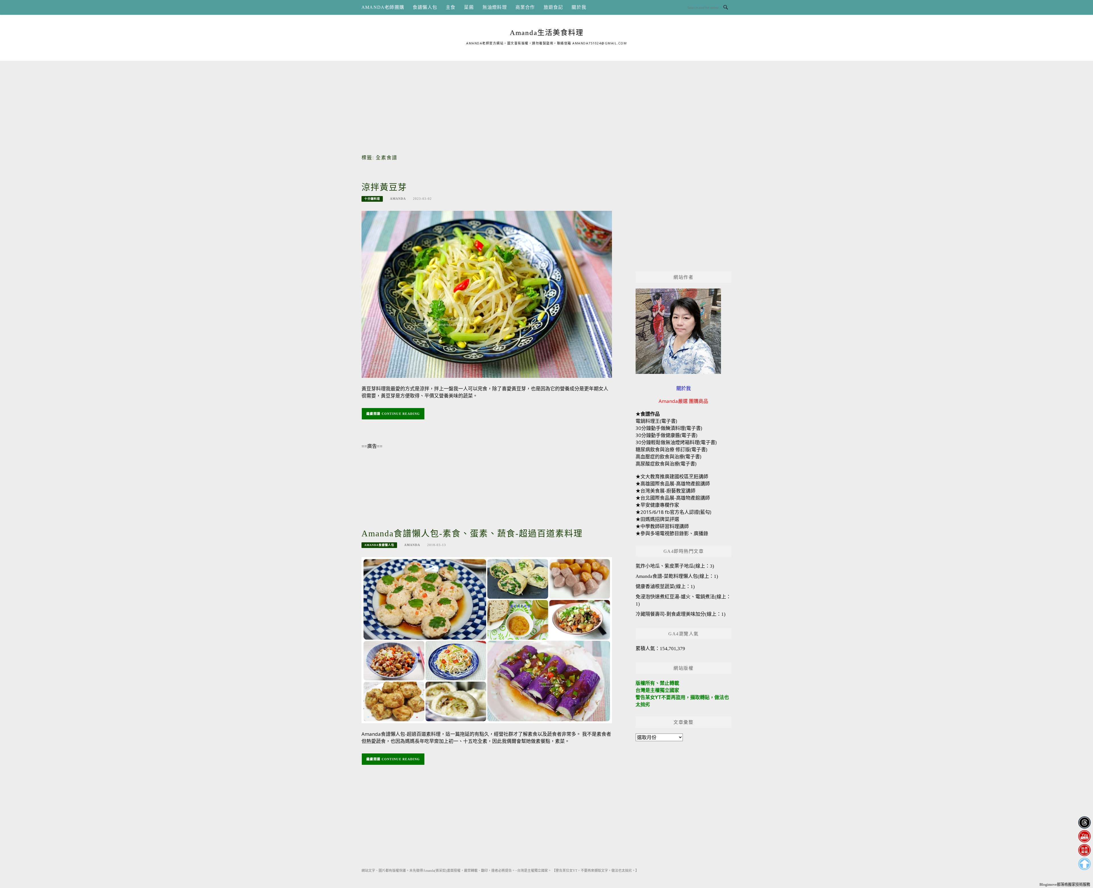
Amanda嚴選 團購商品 (683, 401)
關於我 (579, 7)
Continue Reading (401, 413)
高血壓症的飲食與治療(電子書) (668, 456)
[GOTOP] (1084, 864)
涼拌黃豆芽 (384, 187)
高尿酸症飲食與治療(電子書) (666, 463)
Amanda (398, 198)
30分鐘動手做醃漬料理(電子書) (669, 428)
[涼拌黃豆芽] (486, 293)
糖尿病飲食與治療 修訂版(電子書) (671, 449)
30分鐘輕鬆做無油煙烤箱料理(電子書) (676, 442)
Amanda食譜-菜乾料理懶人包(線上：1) (677, 576)
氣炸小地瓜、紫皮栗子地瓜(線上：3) (675, 566)
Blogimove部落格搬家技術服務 (1064, 884)
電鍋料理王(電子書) (656, 421)
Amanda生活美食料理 (547, 32)
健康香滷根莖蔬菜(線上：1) (665, 586)
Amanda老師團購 (382, 7)
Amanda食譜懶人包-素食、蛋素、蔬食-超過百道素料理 (472, 533)
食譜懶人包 (425, 7)
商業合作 (525, 7)
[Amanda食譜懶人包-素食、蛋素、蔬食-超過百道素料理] (486, 639)
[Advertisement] (546, 101)
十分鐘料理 (372, 198)
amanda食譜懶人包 (379, 545)
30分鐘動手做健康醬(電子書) (666, 435)
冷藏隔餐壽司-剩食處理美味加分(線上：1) (681, 614)
